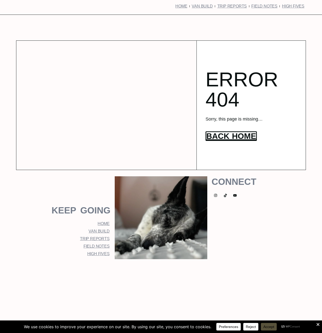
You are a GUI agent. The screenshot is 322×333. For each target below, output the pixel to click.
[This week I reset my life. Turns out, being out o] (219, 291)
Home (181, 6)
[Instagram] (215, 195)
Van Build (202, 6)
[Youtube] (235, 195)
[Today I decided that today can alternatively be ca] (103, 291)
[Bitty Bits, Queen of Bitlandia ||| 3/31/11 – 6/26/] (45, 291)
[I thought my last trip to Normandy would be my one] (276, 291)
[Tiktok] (225, 195)
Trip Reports (232, 6)
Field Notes (264, 6)
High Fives (293, 6)
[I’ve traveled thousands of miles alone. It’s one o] (161, 291)
